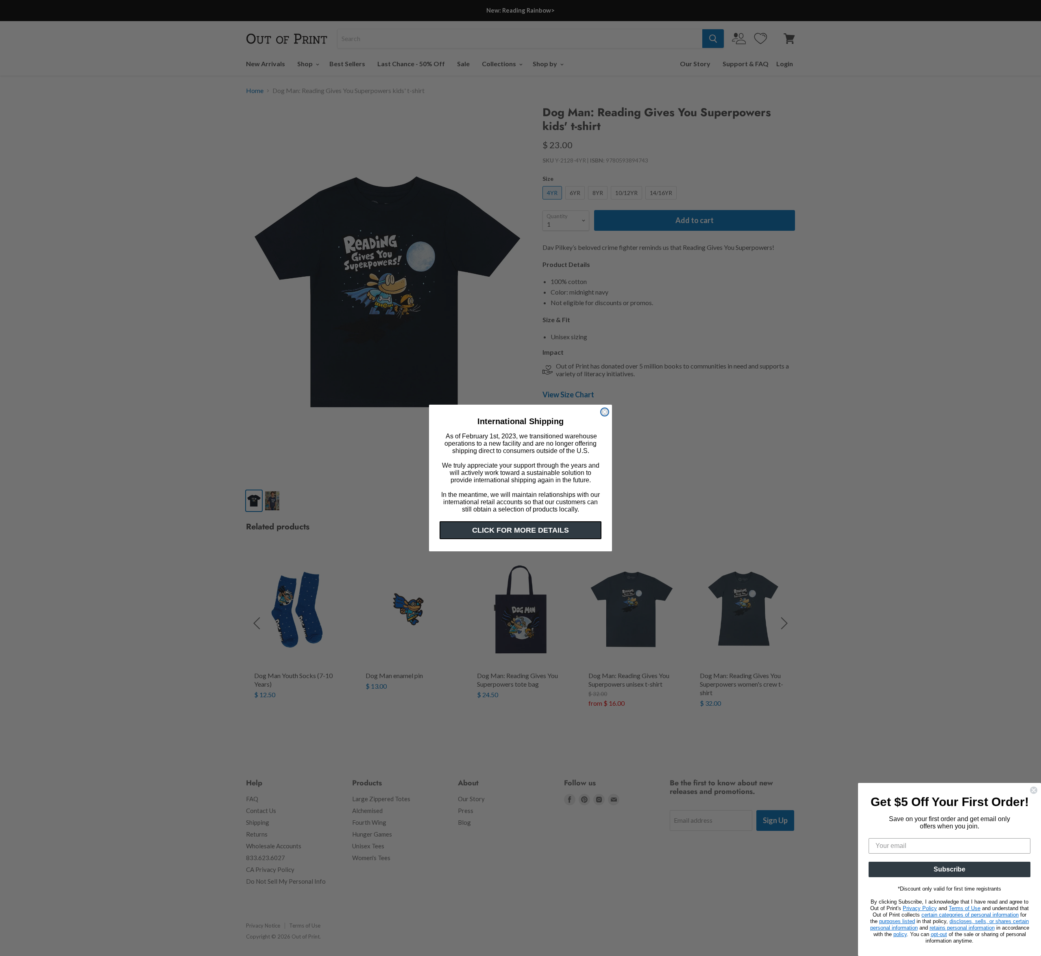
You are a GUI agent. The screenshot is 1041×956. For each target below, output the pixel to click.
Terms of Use (964, 908)
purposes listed (897, 921)
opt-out (939, 934)
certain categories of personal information (970, 915)
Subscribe (949, 869)
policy (900, 934)
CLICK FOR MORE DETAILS (520, 530)
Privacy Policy (920, 908)
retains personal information (962, 928)
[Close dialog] (605, 412)
